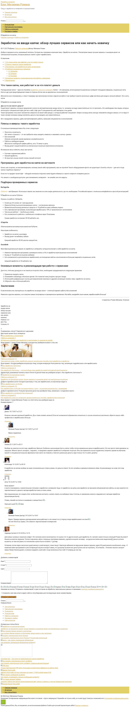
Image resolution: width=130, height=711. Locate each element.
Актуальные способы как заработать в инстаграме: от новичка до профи (27, 340)
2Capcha (12, 74)
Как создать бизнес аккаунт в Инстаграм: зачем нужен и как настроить (26, 633)
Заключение (10, 80)
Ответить (8, 421)
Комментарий (6, 583)
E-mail (3, 565)
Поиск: (3, 21)
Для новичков (10, 607)
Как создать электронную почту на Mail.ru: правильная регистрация (25, 663)
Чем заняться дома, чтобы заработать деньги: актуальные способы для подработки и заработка (35, 361)
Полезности (9, 611)
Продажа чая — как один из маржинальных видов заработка (22, 659)
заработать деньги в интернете (42, 90)
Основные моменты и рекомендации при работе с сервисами (27, 78)
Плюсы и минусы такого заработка (18, 64)
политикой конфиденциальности (116, 698)
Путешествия (9, 25)
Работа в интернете (11, 29)
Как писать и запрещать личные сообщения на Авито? (20, 677)
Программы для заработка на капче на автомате (22, 67)
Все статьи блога (10, 17)
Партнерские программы (14, 27)
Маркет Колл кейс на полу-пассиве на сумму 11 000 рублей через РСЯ (26, 672)
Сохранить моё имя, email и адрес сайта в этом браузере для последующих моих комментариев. (37, 593)
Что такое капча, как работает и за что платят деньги (24, 62)
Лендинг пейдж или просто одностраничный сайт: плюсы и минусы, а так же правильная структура (36, 682)
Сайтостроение (10, 620)
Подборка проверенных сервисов (17, 69)
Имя (3, 561)
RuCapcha (12, 71)
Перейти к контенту (8, 2)
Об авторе (8, 15)
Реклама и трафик (11, 31)
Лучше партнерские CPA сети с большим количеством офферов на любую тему (29, 668)
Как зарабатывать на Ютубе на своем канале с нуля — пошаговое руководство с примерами (34, 388)
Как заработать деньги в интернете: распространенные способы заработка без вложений (33, 398)
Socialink (12, 76)
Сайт (2, 569)
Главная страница (11, 12)
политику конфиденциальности (92, 589)
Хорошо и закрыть (81, 705)
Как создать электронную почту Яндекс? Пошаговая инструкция (24, 638)
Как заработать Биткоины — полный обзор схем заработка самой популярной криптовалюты (34, 370)
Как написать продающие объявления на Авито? (18, 642)
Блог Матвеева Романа (15, 4)
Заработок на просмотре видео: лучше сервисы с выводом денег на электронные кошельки (34, 379)
